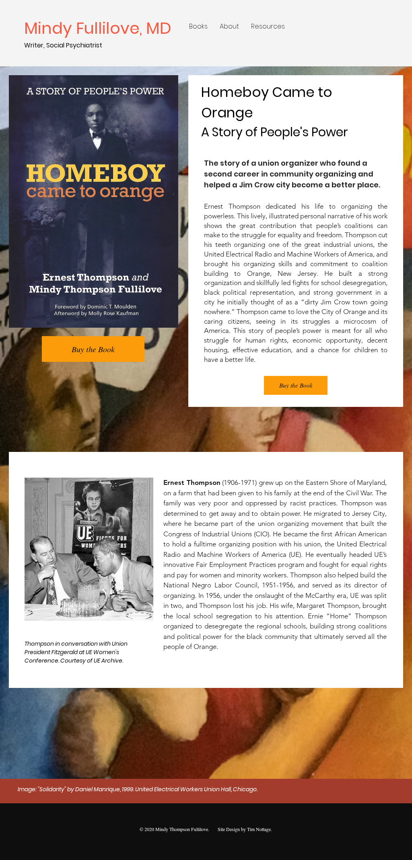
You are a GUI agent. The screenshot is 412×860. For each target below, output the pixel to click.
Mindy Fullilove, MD (99, 28)
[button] (198, 26)
